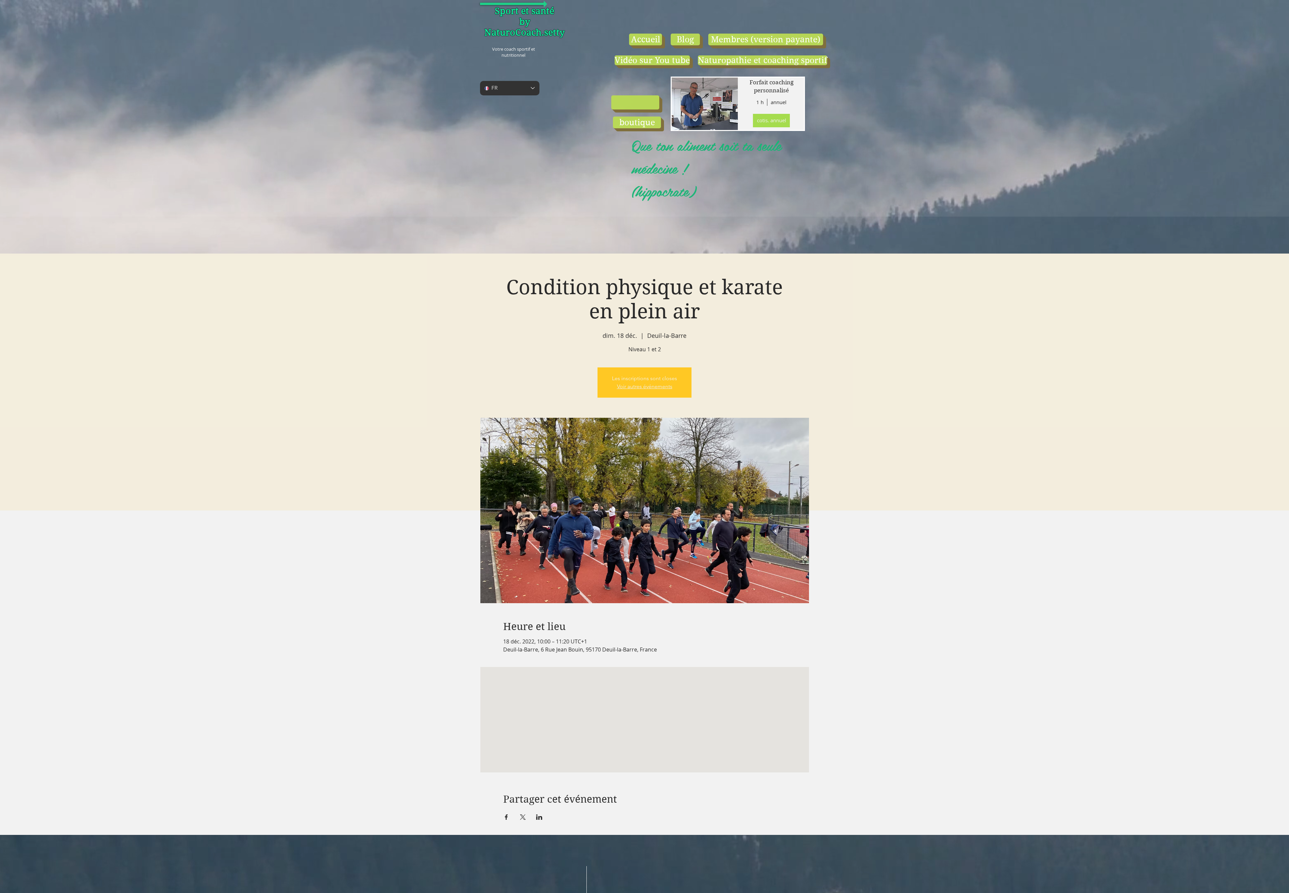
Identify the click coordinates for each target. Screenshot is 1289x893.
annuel (778, 102)
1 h (760, 102)
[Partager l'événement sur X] (523, 817)
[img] (704, 104)
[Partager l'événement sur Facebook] (506, 817)
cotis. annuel (771, 120)
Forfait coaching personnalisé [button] (772, 86)
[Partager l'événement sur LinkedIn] (539, 817)
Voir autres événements (644, 386)
